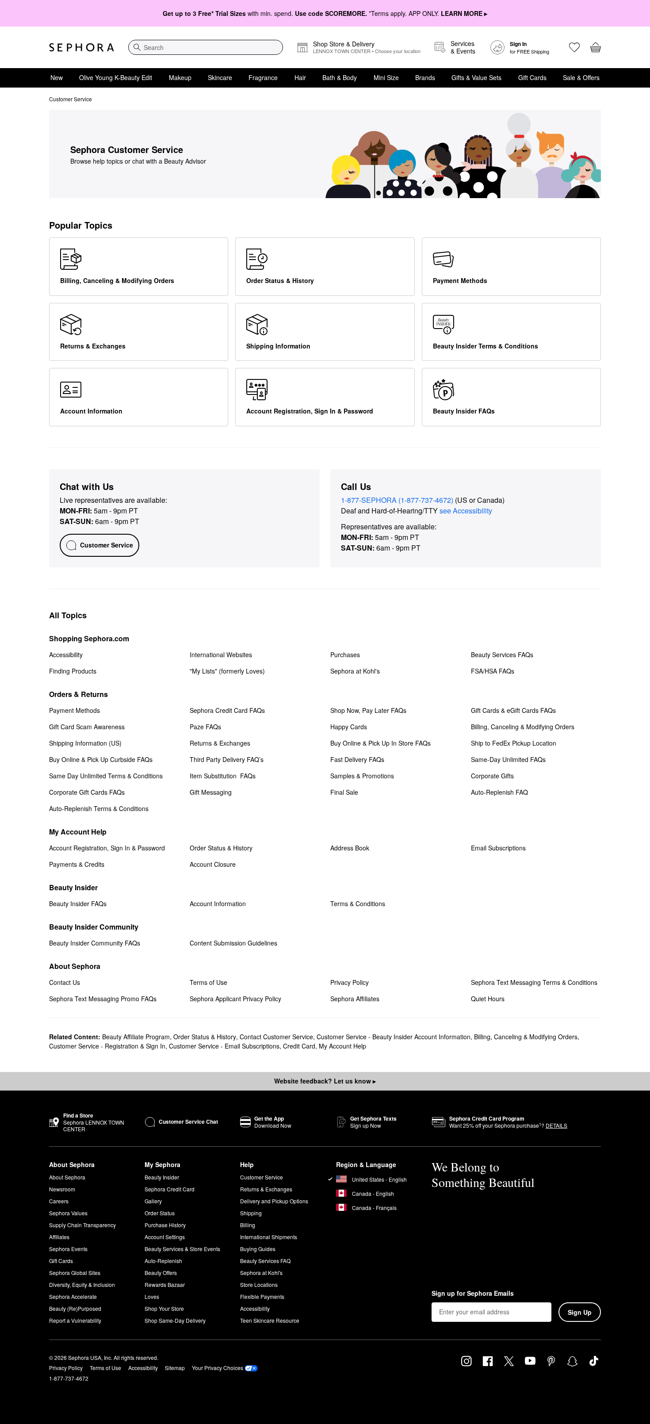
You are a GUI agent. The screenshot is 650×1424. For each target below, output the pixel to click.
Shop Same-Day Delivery (175, 1320)
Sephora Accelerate (73, 1296)
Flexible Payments (262, 1296)
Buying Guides (257, 1248)
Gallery (153, 1201)
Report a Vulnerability (75, 1320)
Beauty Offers (161, 1272)
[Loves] (574, 47)
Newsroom (62, 1189)
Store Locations (259, 1284)
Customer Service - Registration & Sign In (107, 1045)
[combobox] (205, 47)
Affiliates (59, 1236)
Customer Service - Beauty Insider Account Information (393, 1036)
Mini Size (386, 77)
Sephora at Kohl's (261, 1272)
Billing (247, 1225)
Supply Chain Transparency (82, 1225)
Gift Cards (532, 77)
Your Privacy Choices (217, 1367)
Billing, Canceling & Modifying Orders (525, 1036)
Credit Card (299, 1045)
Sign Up (580, 1312)
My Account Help (342, 1045)
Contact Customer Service (276, 1036)
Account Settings (165, 1236)
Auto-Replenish (163, 1260)
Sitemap (175, 1367)
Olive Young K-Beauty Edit (115, 77)
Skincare (220, 77)
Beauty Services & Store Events (182, 1248)
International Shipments (268, 1236)
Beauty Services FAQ (265, 1260)
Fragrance (263, 77)
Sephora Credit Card (170, 1189)
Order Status (160, 1213)
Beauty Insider (162, 1177)
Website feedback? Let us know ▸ (325, 1080)
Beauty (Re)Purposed (75, 1308)
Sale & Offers (581, 77)
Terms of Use (105, 1367)
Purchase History (165, 1225)
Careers (59, 1201)
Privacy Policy (66, 1367)
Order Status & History (204, 1036)
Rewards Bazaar (165, 1284)
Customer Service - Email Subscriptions (224, 1045)
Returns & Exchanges (266, 1189)
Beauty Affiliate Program (136, 1036)
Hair (300, 77)
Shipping (251, 1213)
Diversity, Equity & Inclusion (82, 1284)
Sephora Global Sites (74, 1272)
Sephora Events (68, 1248)
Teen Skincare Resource (269, 1320)
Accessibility (255, 1308)
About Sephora (67, 1177)
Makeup (180, 77)
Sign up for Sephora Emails (473, 1294)
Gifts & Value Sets (476, 77)
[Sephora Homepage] (81, 47)
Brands (425, 77)
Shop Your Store (164, 1308)
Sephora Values (68, 1213)
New (56, 77)
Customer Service (261, 1177)
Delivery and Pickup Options (274, 1201)
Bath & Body (339, 77)
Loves (152, 1296)
